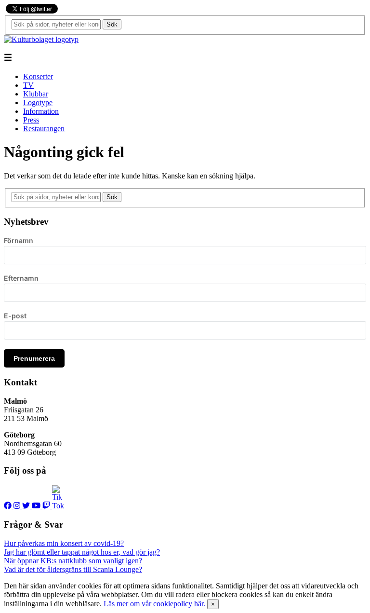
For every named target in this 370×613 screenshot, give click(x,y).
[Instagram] (17, 506)
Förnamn (18, 240)
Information (41, 111)
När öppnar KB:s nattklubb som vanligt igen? (73, 561)
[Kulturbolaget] (41, 39)
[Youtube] (37, 506)
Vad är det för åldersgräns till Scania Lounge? (73, 569)
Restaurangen (44, 128)
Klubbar (35, 94)
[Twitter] (27, 506)
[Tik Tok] (58, 506)
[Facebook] (8, 506)
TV (28, 85)
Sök (112, 24)
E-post (15, 316)
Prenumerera (34, 358)
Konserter (38, 76)
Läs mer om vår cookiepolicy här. (154, 603)
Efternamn (21, 278)
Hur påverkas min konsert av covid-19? (64, 543)
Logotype (38, 102)
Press (31, 120)
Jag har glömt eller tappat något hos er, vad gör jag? (82, 552)
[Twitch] (47, 506)
